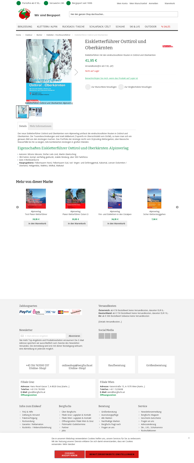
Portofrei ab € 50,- (31, 3)
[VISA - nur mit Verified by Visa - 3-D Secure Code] (51, 312)
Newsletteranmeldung (151, 411)
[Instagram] (108, 335)
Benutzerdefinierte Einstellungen (112, 454)
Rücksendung (28, 421)
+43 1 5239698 (116, 389)
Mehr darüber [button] (69, 444)
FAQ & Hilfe (27, 411)
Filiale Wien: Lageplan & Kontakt (76, 418)
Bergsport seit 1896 (82, 3)
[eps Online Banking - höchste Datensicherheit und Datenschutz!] (38, 312)
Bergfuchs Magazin (150, 414)
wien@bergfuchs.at (116, 392)
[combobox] (123, 14)
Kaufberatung (116, 365)
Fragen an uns (107, 427)
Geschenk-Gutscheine (151, 418)
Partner (65, 427)
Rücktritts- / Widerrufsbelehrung (36, 427)
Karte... (65, 386)
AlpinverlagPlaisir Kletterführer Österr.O (75, 213)
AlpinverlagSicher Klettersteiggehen (154, 213)
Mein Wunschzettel (138, 3)
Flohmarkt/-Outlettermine (73, 424)
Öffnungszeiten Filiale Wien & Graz (77, 421)
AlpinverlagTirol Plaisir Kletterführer (36, 213)
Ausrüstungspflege (109, 414)
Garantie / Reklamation (32, 424)
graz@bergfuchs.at (36, 392)
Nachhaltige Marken (110, 421)
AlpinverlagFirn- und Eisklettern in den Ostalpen (115, 213)
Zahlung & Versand (31, 414)
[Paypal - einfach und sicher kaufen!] (25, 312)
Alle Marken (106, 418)
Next (176, 207)
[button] (76, 72)
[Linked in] (114, 335)
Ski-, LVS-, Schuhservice (152, 427)
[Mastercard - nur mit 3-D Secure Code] (63, 312)
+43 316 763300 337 (37, 365)
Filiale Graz (27, 382)
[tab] (23, 126)
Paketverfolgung (29, 418)
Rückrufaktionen (148, 430)
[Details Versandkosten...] (110, 321)
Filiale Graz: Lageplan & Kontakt (76, 414)
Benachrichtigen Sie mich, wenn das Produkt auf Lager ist (111, 78)
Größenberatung (156, 365)
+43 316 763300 (37, 389)
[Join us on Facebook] (102, 335)
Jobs (64, 430)
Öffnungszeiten (29, 395)
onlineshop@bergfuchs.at (77, 365)
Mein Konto (122, 3)
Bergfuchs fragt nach (111, 424)
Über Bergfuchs (69, 411)
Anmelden (153, 3)
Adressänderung (148, 424)
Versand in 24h (57, 3)
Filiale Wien (107, 382)
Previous (17, 207)
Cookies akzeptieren (69, 454)
